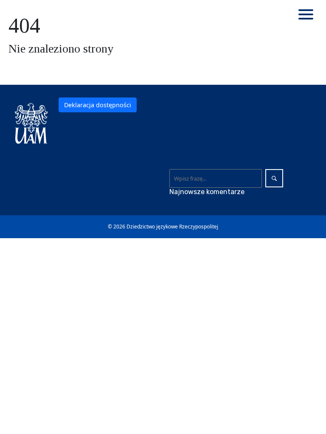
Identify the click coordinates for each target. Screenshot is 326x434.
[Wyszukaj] (274, 178)
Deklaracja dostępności (97, 105)
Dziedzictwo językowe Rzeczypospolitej (172, 226)
